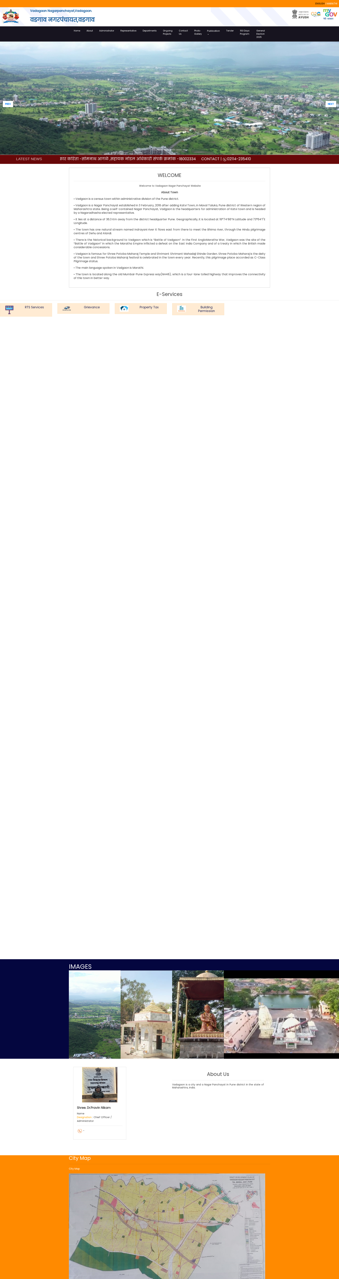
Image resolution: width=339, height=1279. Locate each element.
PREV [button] (8, 104)
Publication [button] (213, 31)
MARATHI (332, 3)
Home (77, 30)
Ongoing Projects (168, 32)
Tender (230, 30)
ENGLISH (320, 3)
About (90, 30)
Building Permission (206, 309)
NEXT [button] (331, 104)
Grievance (92, 307)
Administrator (106, 30)
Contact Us (183, 32)
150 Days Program (244, 32)
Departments (150, 30)
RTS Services (34, 307)
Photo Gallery (198, 32)
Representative (128, 30)
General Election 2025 (260, 34)
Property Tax (149, 307)
